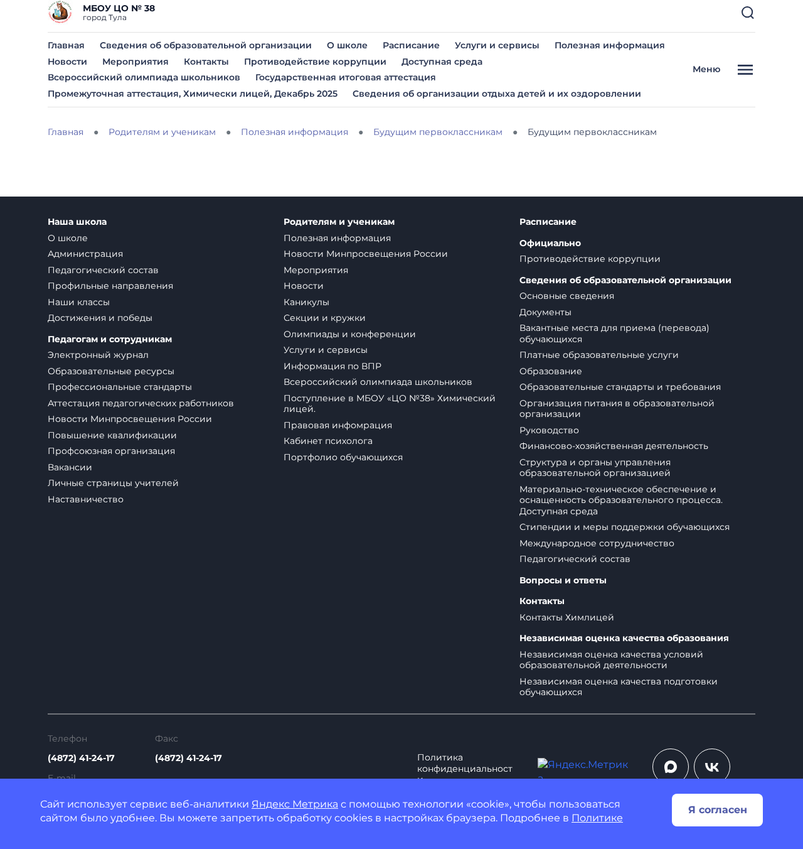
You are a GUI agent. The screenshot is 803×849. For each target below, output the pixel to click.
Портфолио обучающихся (343, 457)
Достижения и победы (100, 317)
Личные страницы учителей (113, 483)
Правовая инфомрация (338, 425)
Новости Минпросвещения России (130, 418)
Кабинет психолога (328, 440)
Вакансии (70, 467)
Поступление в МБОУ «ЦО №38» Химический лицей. (390, 403)
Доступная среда (442, 61)
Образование (550, 371)
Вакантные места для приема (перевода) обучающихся (614, 333)
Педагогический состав (103, 270)
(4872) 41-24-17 (81, 758)
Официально (550, 243)
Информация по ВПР (332, 366)
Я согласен (717, 810)
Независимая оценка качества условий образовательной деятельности (611, 660)
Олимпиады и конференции (350, 334)
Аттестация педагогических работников (141, 403)
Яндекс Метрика (295, 804)
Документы (545, 312)
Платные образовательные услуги (599, 354)
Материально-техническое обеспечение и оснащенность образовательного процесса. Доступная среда (621, 500)
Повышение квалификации (112, 435)
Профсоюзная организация (111, 451)
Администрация (85, 253)
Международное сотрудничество (596, 543)
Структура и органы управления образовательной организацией (595, 468)
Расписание (411, 45)
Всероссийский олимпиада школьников (144, 77)
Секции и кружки (325, 317)
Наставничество (86, 499)
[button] (747, 12)
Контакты (206, 61)
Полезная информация (610, 45)
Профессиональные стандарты (120, 386)
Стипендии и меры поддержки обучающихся (624, 527)
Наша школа (77, 222)
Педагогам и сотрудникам (110, 339)
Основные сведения (566, 295)
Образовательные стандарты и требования (620, 386)
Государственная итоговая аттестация (345, 77)
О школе (347, 45)
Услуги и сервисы (497, 45)
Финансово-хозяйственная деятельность (613, 446)
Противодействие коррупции (315, 61)
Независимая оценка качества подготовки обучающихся (618, 687)
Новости (67, 61)
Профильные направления (110, 285)
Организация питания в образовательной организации (617, 408)
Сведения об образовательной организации (206, 45)
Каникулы (306, 302)
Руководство (549, 430)
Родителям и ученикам (339, 222)
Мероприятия (135, 61)
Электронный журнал (98, 354)
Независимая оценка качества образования (624, 638)
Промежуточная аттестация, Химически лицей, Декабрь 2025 (193, 93)
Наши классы (79, 302)
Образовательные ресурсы (111, 371)
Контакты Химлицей (566, 617)
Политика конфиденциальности (465, 768)
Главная (66, 45)
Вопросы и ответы (563, 580)
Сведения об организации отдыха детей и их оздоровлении (497, 93)
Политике (597, 818)
